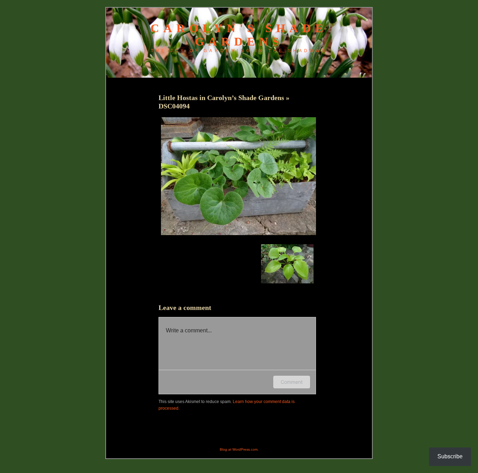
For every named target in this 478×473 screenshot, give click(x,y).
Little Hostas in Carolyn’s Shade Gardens (222, 97)
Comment (292, 382)
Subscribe (450, 456)
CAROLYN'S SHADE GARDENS (239, 35)
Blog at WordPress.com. (239, 449)
